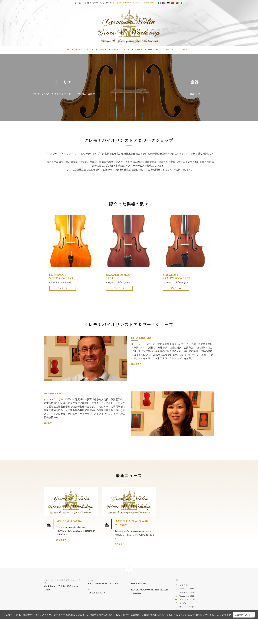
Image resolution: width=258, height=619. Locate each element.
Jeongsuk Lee (52, 393)
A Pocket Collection (146, 49)
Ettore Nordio (141, 337)
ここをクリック (222, 614)
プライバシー (184, 585)
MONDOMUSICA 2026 (69, 520)
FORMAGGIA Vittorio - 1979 (61, 276)
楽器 (114, 49)
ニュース (167, 49)
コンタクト (183, 49)
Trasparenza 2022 (186, 596)
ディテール (62, 288)
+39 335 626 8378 (149, 3)
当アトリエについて (83, 49)
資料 (125, 49)
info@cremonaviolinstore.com (127, 3)
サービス (102, 49)
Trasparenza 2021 (186, 592)
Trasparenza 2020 (186, 589)
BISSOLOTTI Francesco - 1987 (176, 276)
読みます (135, 364)
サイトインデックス (187, 607)
